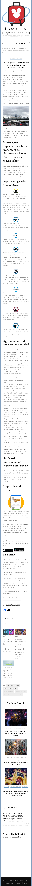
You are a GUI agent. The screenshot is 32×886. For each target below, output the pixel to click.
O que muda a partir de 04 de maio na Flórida (8, 671)
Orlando (6, 786)
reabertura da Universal (21, 691)
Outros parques (15, 786)
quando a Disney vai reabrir (13, 685)
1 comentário (25, 71)
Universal (9, 728)
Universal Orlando (16, 58)
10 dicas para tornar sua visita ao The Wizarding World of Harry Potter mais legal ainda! (16, 762)
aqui (25, 393)
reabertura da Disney (8, 691)
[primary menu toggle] (3, 43)
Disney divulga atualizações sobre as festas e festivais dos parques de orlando (20, 645)
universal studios (18, 694)
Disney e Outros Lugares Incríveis (16, 30)
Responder (26, 823)
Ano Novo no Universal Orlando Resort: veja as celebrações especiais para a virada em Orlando (16, 793)
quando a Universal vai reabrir (10, 688)
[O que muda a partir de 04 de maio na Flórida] (8, 663)
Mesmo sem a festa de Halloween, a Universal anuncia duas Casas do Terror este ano (16, 733)
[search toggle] (29, 43)
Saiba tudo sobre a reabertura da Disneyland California (7, 643)
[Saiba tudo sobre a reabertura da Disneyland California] (8, 632)
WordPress (24, 883)
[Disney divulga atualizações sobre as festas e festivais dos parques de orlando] (20, 632)
